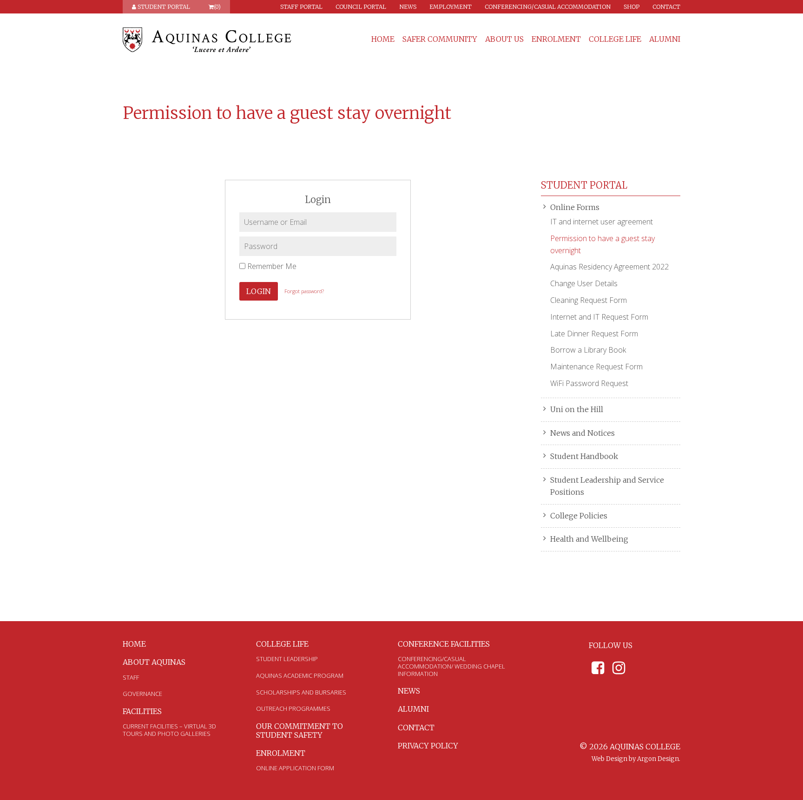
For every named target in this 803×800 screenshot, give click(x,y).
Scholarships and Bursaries (301, 692)
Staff (131, 677)
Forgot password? (304, 291)
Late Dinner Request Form (594, 333)
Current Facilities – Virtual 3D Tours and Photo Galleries (169, 730)
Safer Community (439, 39)
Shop (631, 6)
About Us (504, 39)
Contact (666, 6)
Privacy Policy (428, 745)
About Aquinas (154, 662)
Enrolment (556, 39)
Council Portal (361, 6)
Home (383, 39)
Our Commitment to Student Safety (299, 730)
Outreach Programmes (293, 708)
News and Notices (582, 433)
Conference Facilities (444, 644)
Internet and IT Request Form (599, 317)
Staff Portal (301, 6)
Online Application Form (295, 768)
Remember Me (270, 266)
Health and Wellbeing (589, 539)
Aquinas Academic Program (299, 675)
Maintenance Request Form (596, 366)
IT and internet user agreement (601, 221)
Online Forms (574, 207)
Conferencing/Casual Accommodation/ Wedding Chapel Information (451, 666)
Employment (450, 6)
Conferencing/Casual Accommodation (548, 6)
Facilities (142, 711)
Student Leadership (287, 659)
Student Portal (163, 6)
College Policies (578, 515)
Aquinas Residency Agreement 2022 (609, 267)
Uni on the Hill (576, 409)
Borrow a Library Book (588, 350)
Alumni (664, 39)
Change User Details (584, 283)
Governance (142, 693)
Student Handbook (584, 456)
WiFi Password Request (589, 383)
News (407, 6)
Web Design (609, 759)
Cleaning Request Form (588, 300)
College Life (615, 39)
